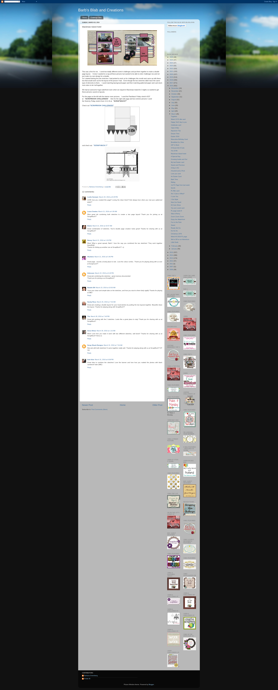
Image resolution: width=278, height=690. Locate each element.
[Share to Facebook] (123, 187)
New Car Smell (176, 202)
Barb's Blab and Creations (100, 10)
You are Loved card (177, 208)
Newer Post (87, 405)
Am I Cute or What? (178, 193)
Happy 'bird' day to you (179, 122)
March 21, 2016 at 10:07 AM (102, 226)
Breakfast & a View (177, 142)
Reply (89, 205)
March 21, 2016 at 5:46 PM (103, 257)
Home (84, 17)
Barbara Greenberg (91, 675)
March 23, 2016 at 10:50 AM (105, 287)
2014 (172, 255)
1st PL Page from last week (180, 185)
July (173, 102)
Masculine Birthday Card (179, 139)
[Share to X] (121, 187)
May (173, 108)
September (175, 97)
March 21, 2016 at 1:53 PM (102, 240)
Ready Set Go (176, 228)
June (173, 105)
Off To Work (175, 145)
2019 (172, 77)
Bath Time (174, 179)
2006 (172, 269)
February (174, 246)
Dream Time (175, 133)
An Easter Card (176, 176)
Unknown (90, 273)
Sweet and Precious (178, 165)
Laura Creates (92, 211)
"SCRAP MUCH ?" (100, 145)
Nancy (89, 240)
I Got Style (174, 199)
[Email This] (116, 187)
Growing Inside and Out (179, 159)
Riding (173, 182)
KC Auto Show (176, 205)
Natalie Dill (91, 287)
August (174, 99)
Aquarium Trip (176, 131)
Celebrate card (176, 125)
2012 (172, 261)
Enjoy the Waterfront (178, 219)
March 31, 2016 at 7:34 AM (113, 345)
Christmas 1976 (176, 234)
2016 (172, 86)
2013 (172, 258)
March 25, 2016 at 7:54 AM (106, 302)
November (175, 91)
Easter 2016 (175, 136)
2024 (172, 63)
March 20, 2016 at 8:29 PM (108, 197)
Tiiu (88, 316)
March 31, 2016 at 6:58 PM (104, 359)
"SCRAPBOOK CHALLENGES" (102, 105)
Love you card (176, 173)
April (173, 111)
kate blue (90, 359)
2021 (172, 71)
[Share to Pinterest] (125, 187)
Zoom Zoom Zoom (177, 216)
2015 (172, 252)
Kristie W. (87, 678)
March (173, 114)
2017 (172, 83)
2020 (172, 74)
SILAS (173, 188)
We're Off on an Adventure (180, 239)
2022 (172, 68)
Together (174, 116)
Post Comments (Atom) (99, 409)
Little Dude (174, 242)
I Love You (174, 196)
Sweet (173, 225)
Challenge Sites (96, 17)
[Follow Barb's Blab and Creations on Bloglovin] (176, 27)
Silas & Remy (175, 213)
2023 (172, 66)
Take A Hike (175, 128)
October (174, 94)
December (175, 88)
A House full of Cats (177, 148)
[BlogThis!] (118, 187)
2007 (172, 266)
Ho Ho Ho (174, 231)
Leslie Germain (92, 197)
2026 (172, 57)
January (174, 249)
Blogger (151, 684)
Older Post (157, 405)
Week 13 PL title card (178, 119)
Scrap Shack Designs (95, 345)
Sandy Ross (91, 302)
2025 (172, 60)
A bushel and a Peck (178, 171)
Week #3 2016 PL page (179, 236)
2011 (171, 264)
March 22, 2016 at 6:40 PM (104, 273)
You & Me (174, 151)
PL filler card (175, 191)
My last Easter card (177, 162)
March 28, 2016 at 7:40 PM (100, 316)
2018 (172, 80)
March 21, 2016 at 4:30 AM (107, 211)
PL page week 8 (176, 211)
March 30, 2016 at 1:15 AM (106, 331)
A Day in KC (175, 168)
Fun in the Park (176, 222)
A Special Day (175, 156)
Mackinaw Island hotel (178, 153)
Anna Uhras (91, 331)
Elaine (89, 226)
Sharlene (90, 257)
